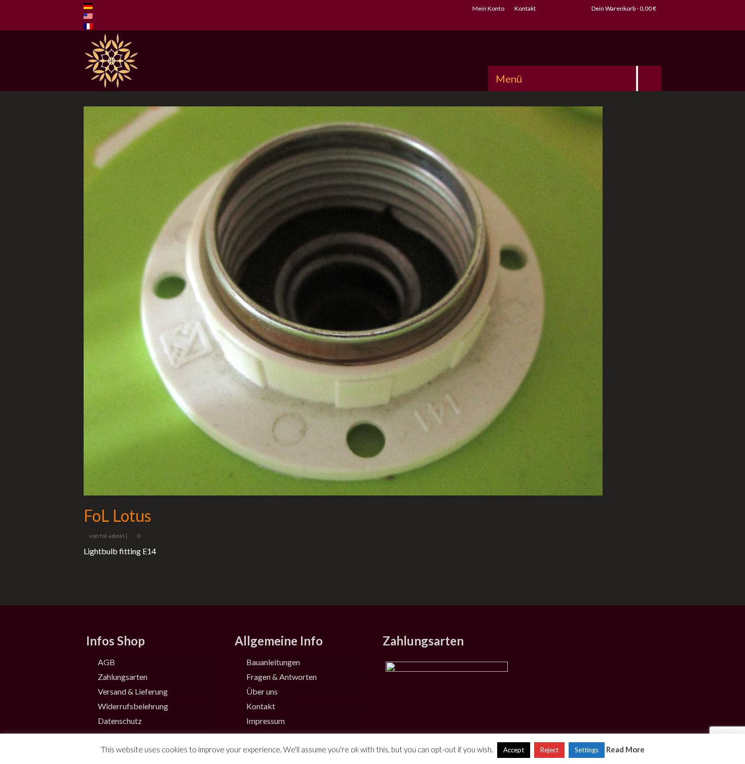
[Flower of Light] (175, 60)
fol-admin (112, 535)
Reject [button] (549, 750)
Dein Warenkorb (623, 8)
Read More (625, 749)
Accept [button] (513, 750)
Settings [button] (587, 750)
